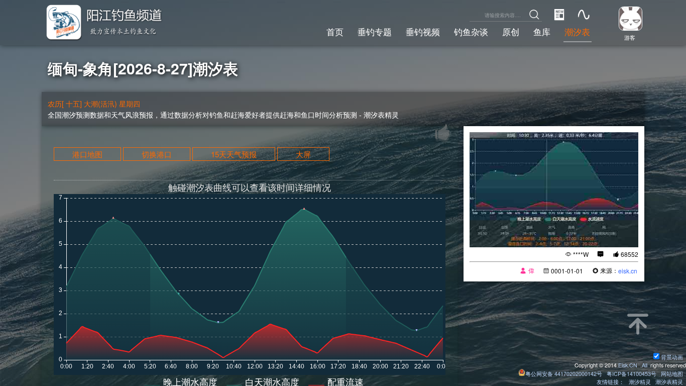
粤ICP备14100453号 (631, 373)
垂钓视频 (423, 32)
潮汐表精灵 (669, 381)
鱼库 (541, 32)
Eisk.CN (627, 365)
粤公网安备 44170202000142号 (564, 373)
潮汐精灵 (640, 381)
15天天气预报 (234, 154)
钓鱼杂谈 (471, 32)
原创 (510, 32)
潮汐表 (577, 32)
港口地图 (87, 154)
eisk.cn (627, 270)
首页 (335, 32)
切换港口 (157, 154)
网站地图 (672, 373)
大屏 (303, 154)
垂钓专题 (375, 32)
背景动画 (672, 357)
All (644, 365)
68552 (629, 254)
